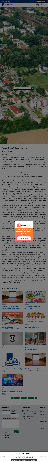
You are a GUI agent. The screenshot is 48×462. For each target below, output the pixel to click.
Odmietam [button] (33, 460)
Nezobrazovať (28, 222)
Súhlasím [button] (14, 460)
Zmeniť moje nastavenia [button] (24, 460)
